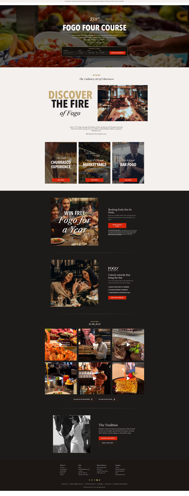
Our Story (62, 467)
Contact (117, 467)
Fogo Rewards (63, 469)
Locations (80, 471)
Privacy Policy (64, 484)
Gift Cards (99, 469)
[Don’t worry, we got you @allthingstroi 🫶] (94, 345)
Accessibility (100, 484)
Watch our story (107, 443)
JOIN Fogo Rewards (117, 297)
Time (100, 50)
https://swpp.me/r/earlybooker (115, 234)
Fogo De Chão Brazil (83, 474)
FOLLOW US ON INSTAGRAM (82, 399)
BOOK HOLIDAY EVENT (117, 225)
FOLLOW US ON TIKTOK (105, 399)
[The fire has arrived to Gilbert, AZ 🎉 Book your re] (94, 378)
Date (89, 50)
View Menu (60, 180)
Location (65, 50)
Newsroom (62, 472)
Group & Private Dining (102, 471)
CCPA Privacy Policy (89, 484)
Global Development (120, 469)
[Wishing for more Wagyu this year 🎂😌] (128, 378)
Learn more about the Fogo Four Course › (94, 45)
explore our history (108, 438)
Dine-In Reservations (101, 467)
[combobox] (70, 53)
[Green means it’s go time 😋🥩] (61, 378)
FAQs (116, 472)
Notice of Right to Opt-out (76, 484)
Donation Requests (119, 471)
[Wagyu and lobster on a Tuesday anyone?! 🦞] (61, 345)
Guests (80, 50)
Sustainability (63, 471)
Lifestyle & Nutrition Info (84, 469)
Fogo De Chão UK (82, 472)
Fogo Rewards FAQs (120, 474)
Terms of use (108, 484)
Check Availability (117, 52)
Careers (62, 474)
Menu (79, 467)
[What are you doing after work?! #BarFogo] (128, 345)
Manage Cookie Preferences (121, 484)
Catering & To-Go (101, 472)
